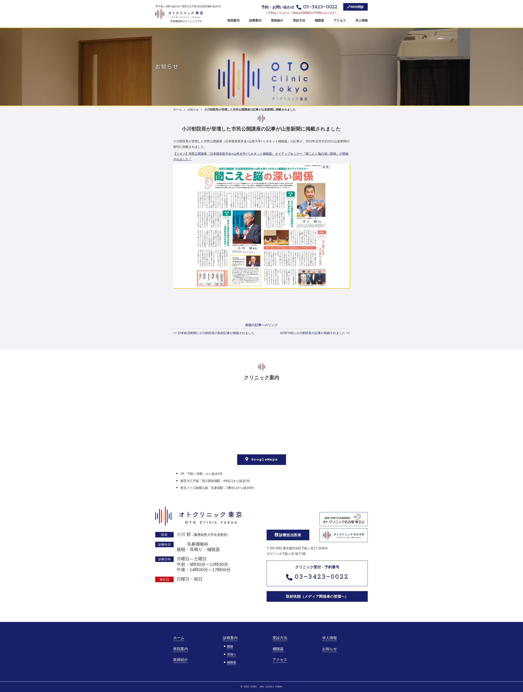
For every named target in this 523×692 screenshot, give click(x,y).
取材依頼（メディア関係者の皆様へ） (317, 596)
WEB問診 (357, 7)
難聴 (230, 646)
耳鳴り (231, 654)
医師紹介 (277, 20)
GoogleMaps (263, 460)
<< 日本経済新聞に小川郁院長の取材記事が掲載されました (213, 333)
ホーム (177, 109)
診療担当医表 (289, 535)
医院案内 (233, 20)
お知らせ (193, 109)
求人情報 (361, 20)
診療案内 (255, 20)
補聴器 (319, 20)
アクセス (340, 20)
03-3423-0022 (321, 577)
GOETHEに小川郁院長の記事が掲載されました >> (315, 333)
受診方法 (299, 20)
